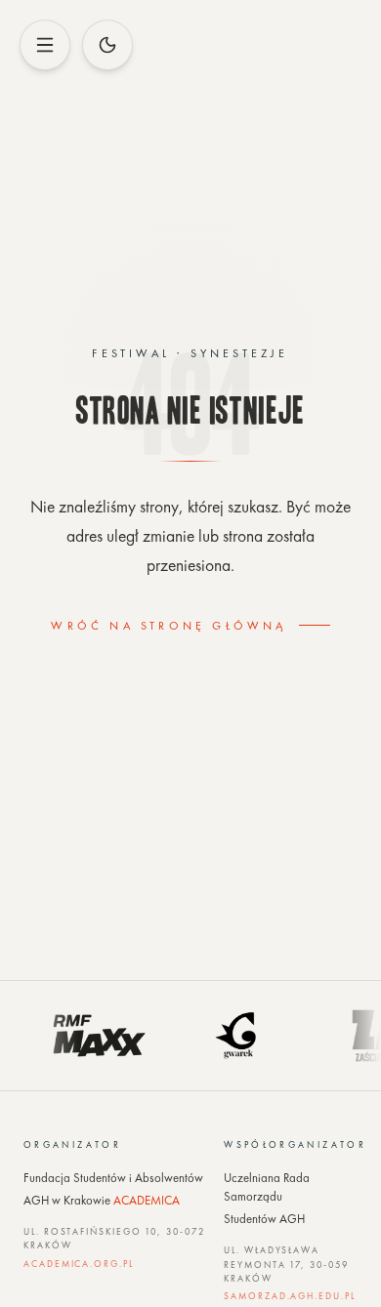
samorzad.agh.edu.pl (289, 1296)
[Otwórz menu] (45, 45)
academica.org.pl (78, 1264)
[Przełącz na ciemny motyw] (107, 45)
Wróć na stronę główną (168, 625)
